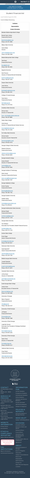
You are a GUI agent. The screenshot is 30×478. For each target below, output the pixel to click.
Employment (19, 458)
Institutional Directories (7, 453)
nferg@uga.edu (5, 304)
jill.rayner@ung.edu (6, 316)
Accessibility (4, 428)
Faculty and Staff (20, 402)
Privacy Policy (4, 426)
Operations (19, 442)
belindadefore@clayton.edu (8, 90)
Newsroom (18, 456)
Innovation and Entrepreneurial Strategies (20, 436)
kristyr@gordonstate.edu (8, 241)
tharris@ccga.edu (6, 103)
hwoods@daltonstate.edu (8, 128)
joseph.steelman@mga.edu (8, 266)
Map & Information (6, 451)
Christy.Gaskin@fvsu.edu (8, 140)
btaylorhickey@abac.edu (7, 40)
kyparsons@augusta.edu (8, 78)
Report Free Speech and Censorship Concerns (7, 442)
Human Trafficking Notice (22, 419)
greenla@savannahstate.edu (8, 279)
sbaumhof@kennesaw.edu (8, 253)
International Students (21, 395)
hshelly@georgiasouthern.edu (9, 203)
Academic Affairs (20, 424)
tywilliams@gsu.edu (6, 228)
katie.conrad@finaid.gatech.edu (9, 178)
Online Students (20, 397)
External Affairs (20, 430)
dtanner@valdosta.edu (7, 356)
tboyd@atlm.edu (5, 65)
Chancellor (18, 452)
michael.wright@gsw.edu (8, 216)
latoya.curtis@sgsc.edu (7, 291)
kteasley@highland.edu (7, 191)
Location (18, 466)
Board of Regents (20, 450)
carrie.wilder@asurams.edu (8, 52)
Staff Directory (20, 460)
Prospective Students (21, 393)
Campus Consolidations (22, 454)
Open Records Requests (22, 464)
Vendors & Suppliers (21, 406)
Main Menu (24, 1)
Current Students (20, 391)
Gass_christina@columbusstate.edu (10, 115)
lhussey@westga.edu (7, 331)
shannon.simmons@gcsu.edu (9, 153)
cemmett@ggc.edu (6, 165)
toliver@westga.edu (6, 343)
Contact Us (18, 462)
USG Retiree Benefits (21, 404)
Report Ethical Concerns (7, 437)
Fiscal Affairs (19, 432)
